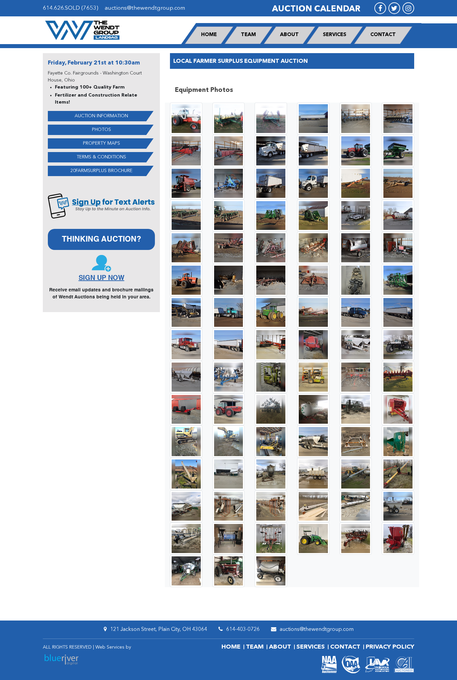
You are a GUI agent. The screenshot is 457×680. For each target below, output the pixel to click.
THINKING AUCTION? (101, 239)
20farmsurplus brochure (101, 170)
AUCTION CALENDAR (316, 9)
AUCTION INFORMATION (101, 116)
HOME (209, 34)
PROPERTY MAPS (101, 143)
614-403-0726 (243, 629)
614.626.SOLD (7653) (70, 8)
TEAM (248, 34)
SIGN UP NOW (101, 278)
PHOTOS (101, 129)
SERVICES (334, 34)
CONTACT (383, 34)
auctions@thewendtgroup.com (145, 8)
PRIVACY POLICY (390, 647)
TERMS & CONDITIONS (101, 157)
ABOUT (289, 34)
